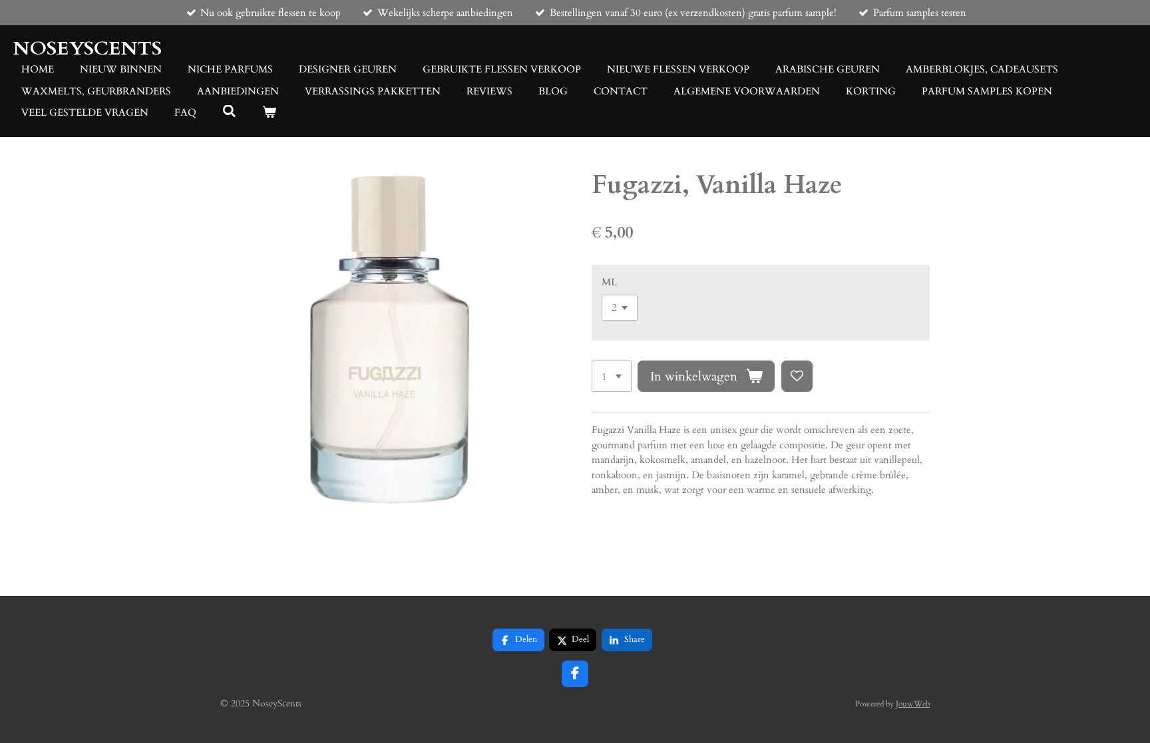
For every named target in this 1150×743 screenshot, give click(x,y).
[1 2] (612, 376)
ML (609, 282)
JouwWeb (913, 703)
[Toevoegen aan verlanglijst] (797, 376)
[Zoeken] (229, 112)
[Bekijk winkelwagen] (269, 113)
